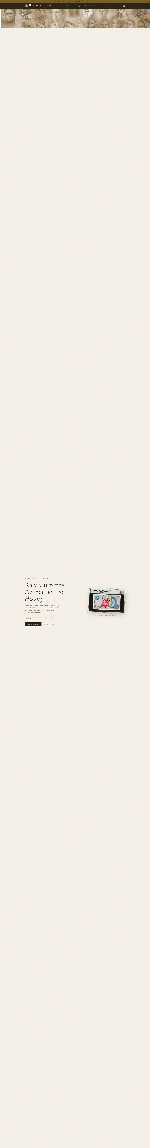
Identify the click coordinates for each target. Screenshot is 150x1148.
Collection (70, 6)
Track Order (94, 6)
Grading (77, 6)
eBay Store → (117, 5)
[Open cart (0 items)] (123, 5)
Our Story (85, 6)
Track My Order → (48, 624)
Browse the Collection (33, 624)
